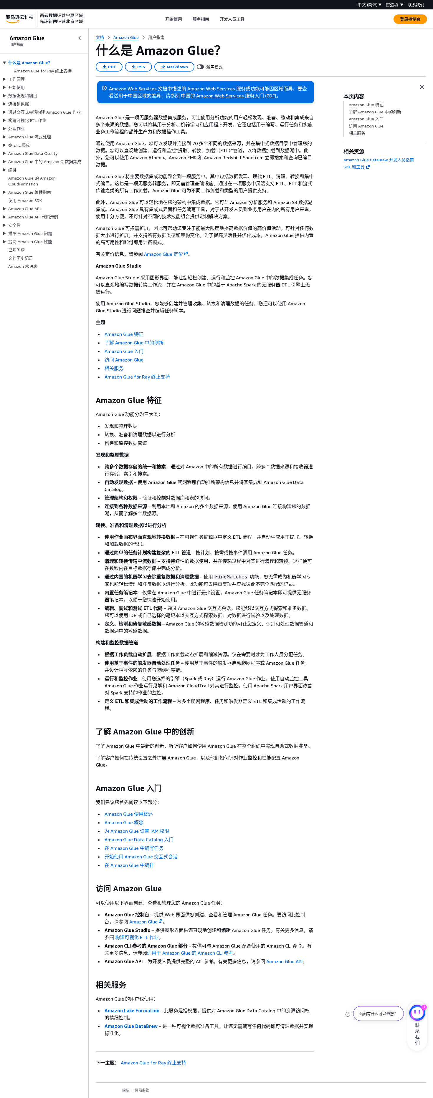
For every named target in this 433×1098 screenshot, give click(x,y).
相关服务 (114, 368)
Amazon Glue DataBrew (131, 1026)
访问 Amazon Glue (124, 360)
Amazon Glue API (284, 961)
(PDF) (270, 96)
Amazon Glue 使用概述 (129, 814)
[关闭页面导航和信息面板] (422, 87)
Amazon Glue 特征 (124, 334)
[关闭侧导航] (79, 38)
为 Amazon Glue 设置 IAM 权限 (137, 831)
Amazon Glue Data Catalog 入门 (139, 839)
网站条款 (142, 1090)
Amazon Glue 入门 (124, 351)
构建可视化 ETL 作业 (137, 937)
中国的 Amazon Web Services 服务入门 (222, 96)
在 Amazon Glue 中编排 (129, 865)
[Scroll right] (249, 19)
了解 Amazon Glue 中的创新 (134, 343)
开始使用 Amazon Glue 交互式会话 (141, 857)
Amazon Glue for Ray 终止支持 (137, 377)
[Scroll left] (161, 19)
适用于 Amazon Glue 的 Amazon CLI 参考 (190, 953)
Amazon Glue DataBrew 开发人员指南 (378, 159)
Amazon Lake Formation (132, 1011)
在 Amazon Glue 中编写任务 (134, 848)
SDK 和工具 (353, 166)
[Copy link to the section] (91, 400)
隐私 (125, 1090)
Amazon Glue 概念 (124, 822)
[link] (156, 37)
